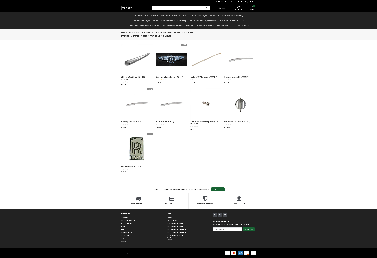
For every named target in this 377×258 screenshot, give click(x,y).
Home (123, 32)
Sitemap (123, 241)
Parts (122, 229)
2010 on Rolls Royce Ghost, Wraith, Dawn (143, 25)
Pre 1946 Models (151, 16)
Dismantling (124, 217)
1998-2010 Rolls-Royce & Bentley (173, 21)
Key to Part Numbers (127, 223)
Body (156, 32)
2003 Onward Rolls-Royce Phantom (174, 238)
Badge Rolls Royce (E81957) (131, 166)
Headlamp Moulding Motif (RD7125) (236, 77)
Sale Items (170, 217)
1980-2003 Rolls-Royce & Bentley (145, 21)
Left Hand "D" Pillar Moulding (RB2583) (203, 77)
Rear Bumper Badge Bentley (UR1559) (169, 77)
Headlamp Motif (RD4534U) (131, 122)
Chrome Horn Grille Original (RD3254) (237, 122)
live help (218, 189)
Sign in (224, 8)
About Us (240, 2)
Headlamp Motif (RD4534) (165, 122)
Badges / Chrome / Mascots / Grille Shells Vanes (177, 32)
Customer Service (230, 2)
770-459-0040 (219, 2)
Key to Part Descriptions (128, 220)
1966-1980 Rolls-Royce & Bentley (230, 16)
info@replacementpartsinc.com (198, 189)
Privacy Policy (125, 235)
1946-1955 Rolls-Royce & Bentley (173, 16)
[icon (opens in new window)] (215, 215)
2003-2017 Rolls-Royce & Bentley (231, 21)
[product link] (137, 59)
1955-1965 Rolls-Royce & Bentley (202, 16)
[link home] (127, 8)
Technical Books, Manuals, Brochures (200, 25)
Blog (246, 2)
